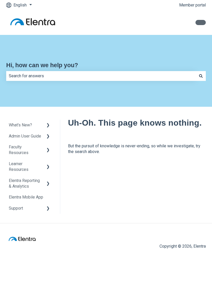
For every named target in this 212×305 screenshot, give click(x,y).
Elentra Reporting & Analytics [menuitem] (24, 183)
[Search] (201, 76)
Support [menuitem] (16, 208)
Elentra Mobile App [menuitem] (26, 197)
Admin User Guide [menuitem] (25, 136)
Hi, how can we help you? (42, 65)
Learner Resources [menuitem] (18, 166)
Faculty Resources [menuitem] (18, 149)
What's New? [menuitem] (20, 125)
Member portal (192, 5)
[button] (48, 125)
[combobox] (101, 76)
